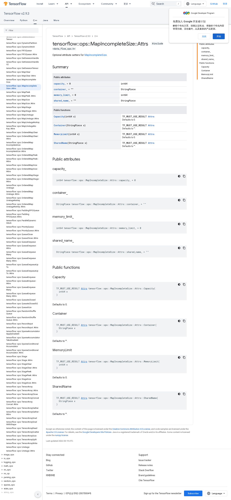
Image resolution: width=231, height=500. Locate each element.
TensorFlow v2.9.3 (16, 14)
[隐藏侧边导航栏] (38, 494)
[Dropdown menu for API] (72, 4)
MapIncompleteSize (95, 54)
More (56, 20)
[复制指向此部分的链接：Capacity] (68, 277)
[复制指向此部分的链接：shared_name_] (77, 241)
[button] (20, 455)
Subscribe (193, 493)
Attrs (151, 116)
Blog (48, 460)
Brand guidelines (147, 475)
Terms (49, 493)
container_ (60, 89)
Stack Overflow (146, 470)
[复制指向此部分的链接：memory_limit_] (77, 217)
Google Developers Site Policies (96, 432)
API (66, 3)
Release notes (146, 465)
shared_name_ (62, 100)
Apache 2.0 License (55, 432)
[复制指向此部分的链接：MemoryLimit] (75, 350)
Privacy (59, 493)
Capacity (59, 116)
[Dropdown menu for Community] (117, 4)
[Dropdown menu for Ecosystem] (94, 4)
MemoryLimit (61, 134)
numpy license (61, 435)
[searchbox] (21, 30)
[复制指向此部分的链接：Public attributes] (83, 159)
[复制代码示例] (184, 176)
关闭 (204, 36)
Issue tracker (145, 460)
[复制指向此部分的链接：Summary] (71, 67)
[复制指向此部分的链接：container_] (71, 193)
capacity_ (60, 83)
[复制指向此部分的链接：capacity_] (69, 169)
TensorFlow (57, 36)
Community (107, 3)
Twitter (49, 470)
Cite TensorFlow (146, 480)
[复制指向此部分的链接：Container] (70, 314)
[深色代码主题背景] (179, 176)
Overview (9, 20)
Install (40, 3)
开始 (219, 36)
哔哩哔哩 (50, 475)
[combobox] (166, 4)
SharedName (60, 142)
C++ (35, 20)
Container (60, 125)
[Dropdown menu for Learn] (58, 4)
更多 (126, 3)
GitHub (214, 3)
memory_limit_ (62, 94)
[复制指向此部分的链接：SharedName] (75, 387)
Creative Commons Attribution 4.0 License (131, 429)
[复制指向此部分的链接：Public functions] (83, 268)
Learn (52, 3)
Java (45, 20)
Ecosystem (85, 3)
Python (23, 20)
